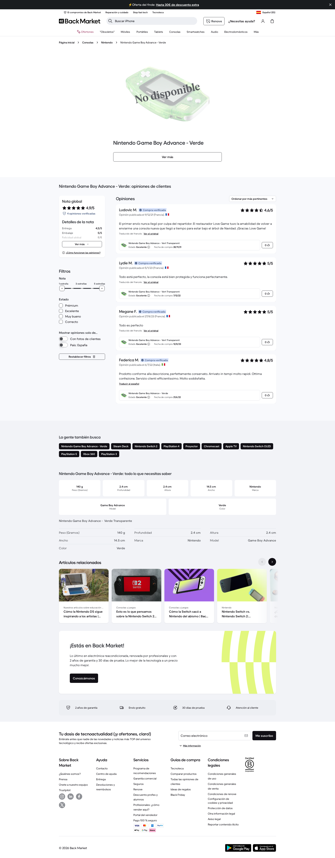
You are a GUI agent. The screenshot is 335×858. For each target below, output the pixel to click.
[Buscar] (110, 21)
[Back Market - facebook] (79, 796)
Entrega (101, 779)
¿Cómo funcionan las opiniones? (83, 252)
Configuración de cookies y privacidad (220, 800)
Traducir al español (129, 383)
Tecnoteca (177, 768)
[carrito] (272, 21)
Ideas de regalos (181, 789)
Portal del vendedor (145, 815)
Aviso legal (214, 819)
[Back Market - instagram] (62, 796)
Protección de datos (220, 808)
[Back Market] (79, 21)
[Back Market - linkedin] (70, 796)
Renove (137, 789)
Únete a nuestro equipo (73, 784)
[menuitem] (125, 32)
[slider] (62, 288)
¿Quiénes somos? (70, 774)
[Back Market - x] (62, 805)
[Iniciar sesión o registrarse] (263, 21)
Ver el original (151, 233)
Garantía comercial (144, 778)
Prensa (63, 779)
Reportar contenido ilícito (223, 824)
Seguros (138, 784)
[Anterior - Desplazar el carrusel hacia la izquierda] (262, 562)
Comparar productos (184, 774)
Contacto (102, 768)
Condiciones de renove (222, 794)
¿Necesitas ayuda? (241, 21)
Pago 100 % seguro (145, 820)
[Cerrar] (330, 4)
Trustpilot (65, 790)
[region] (167, 597)
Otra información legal (221, 813)
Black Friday (178, 795)
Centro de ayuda (106, 774)
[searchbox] (155, 21)
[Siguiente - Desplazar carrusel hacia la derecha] (272, 562)
